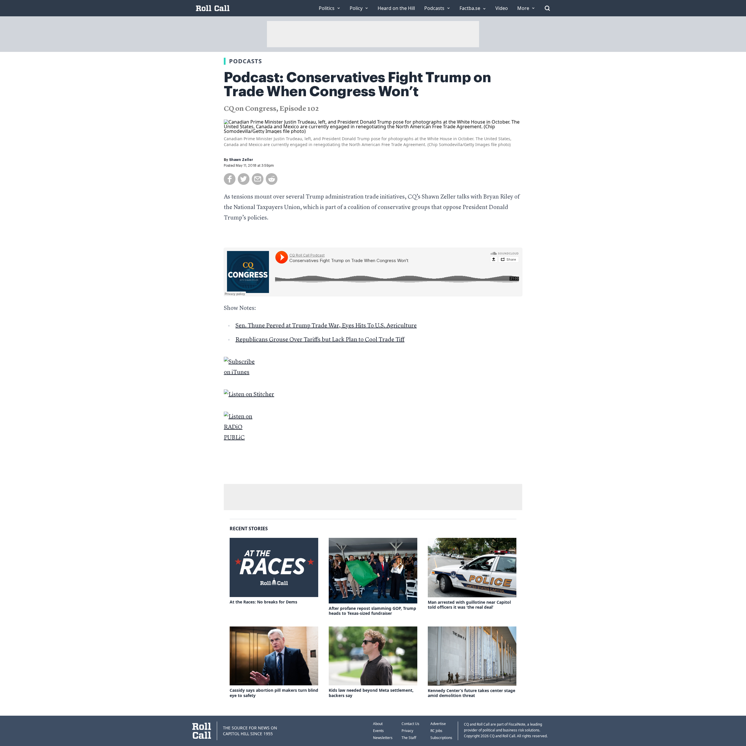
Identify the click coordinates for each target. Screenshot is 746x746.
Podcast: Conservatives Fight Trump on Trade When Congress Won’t (357, 85)
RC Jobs (436, 730)
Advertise (438, 723)
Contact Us (410, 723)
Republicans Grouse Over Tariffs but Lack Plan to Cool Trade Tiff (319, 340)
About (378, 723)
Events (378, 730)
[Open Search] (547, 8)
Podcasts (245, 61)
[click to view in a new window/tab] (373, 367)
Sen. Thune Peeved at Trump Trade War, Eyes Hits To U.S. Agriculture (326, 326)
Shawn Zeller (241, 160)
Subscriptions (441, 737)
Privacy (407, 730)
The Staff (409, 737)
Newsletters (383, 737)
